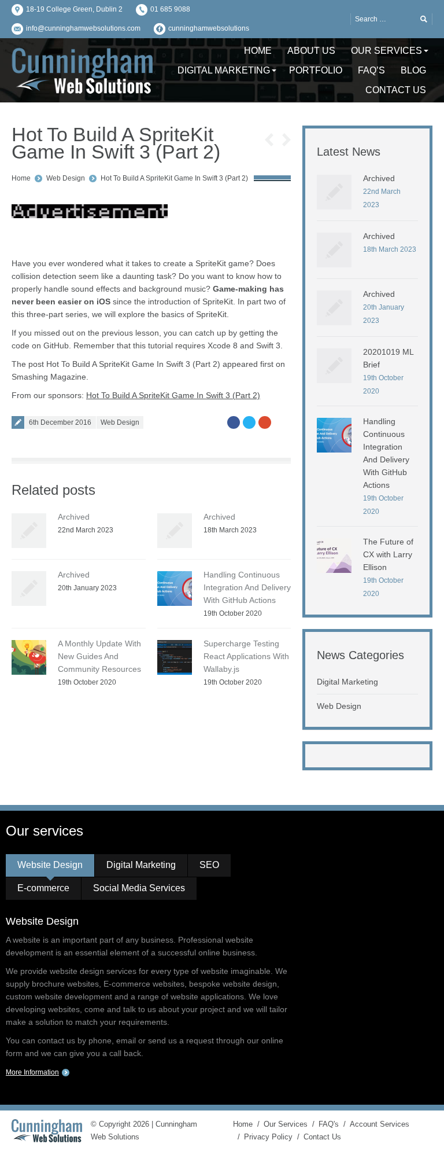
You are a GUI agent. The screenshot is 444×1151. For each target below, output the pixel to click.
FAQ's (329, 1124)
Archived (74, 516)
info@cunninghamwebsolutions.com (83, 28)
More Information (32, 1072)
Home (21, 178)
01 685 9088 (170, 9)
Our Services (286, 1124)
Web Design (65, 178)
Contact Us (322, 1136)
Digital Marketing (347, 681)
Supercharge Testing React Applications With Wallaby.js (246, 656)
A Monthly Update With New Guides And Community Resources (99, 656)
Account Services (379, 1124)
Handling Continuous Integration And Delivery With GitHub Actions (247, 587)
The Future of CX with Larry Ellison (388, 554)
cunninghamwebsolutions (208, 28)
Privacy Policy (268, 1136)
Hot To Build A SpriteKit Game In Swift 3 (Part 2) (174, 178)
